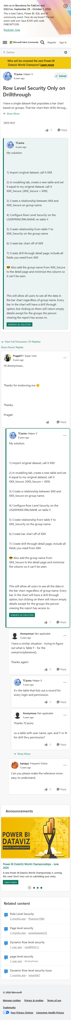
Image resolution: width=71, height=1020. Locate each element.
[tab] (34, 887)
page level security (21, 956)
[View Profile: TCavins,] (10, 145)
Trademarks (9, 1007)
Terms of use (54, 1000)
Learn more (47, 65)
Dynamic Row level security (27, 942)
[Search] (42, 42)
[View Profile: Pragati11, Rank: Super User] (7, 357)
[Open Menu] (65, 52)
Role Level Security (22, 914)
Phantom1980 (36, 918)
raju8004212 (32, 947)
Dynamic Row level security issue (31, 970)
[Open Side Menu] (5, 42)
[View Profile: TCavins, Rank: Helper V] (7, 76)
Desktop (10, 52)
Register (52, 42)
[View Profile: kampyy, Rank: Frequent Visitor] (14, 765)
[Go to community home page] (24, 42)
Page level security (21, 928)
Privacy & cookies (34, 1000)
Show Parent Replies (12, 347)
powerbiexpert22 (37, 933)
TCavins (18, 74)
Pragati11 (18, 355)
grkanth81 (34, 975)
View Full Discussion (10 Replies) (22, 341)
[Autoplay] (29, 887)
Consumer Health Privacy (50, 1012)
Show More (13, 113)
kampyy (24, 763)
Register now (12, 30)
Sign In (62, 42)
